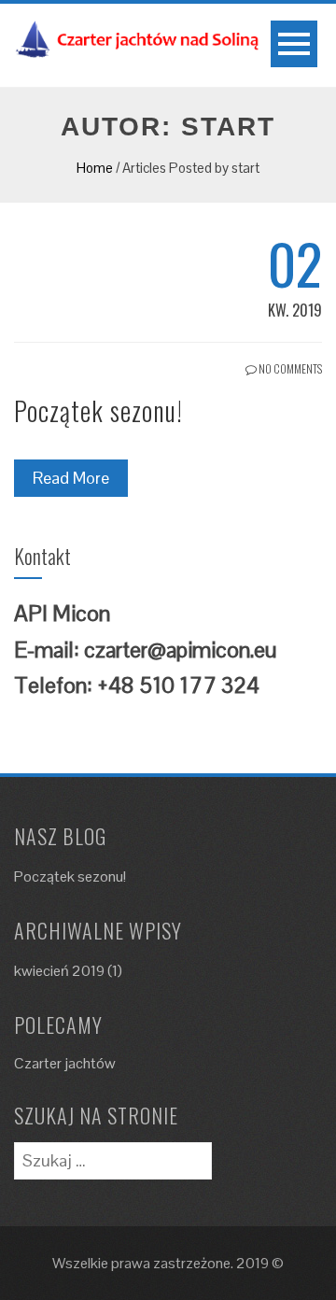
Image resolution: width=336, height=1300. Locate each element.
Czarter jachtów (65, 1063)
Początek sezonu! (98, 410)
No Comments (289, 368)
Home (95, 168)
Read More (71, 477)
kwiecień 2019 (59, 971)
